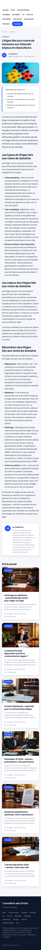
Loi (23, 14)
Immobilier (7, 19)
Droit (13, 10)
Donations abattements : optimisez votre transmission (18, 813)
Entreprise (17, 19)
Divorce (30, 14)
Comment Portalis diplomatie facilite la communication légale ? (16, 653)
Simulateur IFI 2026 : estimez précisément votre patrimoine (19, 760)
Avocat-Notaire (23, 10)
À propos (6, 24)
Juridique (6, 14)
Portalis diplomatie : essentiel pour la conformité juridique (19, 707)
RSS (17, 923)
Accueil (5, 10)
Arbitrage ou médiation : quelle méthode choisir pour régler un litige (16, 598)
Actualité (16, 14)
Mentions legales (8, 923)
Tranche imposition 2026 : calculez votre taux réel (16, 866)
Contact (17, 24)
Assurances (29, 19)
